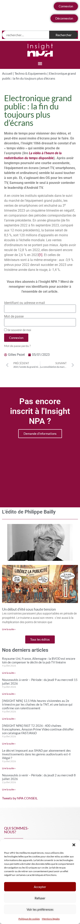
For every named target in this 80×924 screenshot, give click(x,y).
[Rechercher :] (25, 35)
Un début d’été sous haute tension (29, 609)
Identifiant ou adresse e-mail (24, 303)
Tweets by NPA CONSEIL (20, 798)
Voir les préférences (40, 909)
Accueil (7, 73)
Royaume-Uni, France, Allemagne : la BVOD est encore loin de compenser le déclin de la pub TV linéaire (38, 660)
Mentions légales (51, 918)
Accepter (40, 887)
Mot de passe (14, 316)
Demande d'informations (40, 433)
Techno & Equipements (31, 73)
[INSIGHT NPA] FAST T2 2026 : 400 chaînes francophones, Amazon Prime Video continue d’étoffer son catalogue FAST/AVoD (38, 729)
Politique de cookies (29, 918)
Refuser (40, 898)
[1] (40, 255)
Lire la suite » (9, 629)
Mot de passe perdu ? (17, 346)
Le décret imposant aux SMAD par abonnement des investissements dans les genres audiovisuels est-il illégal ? (36, 754)
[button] (74, 845)
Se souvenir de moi (19, 330)
